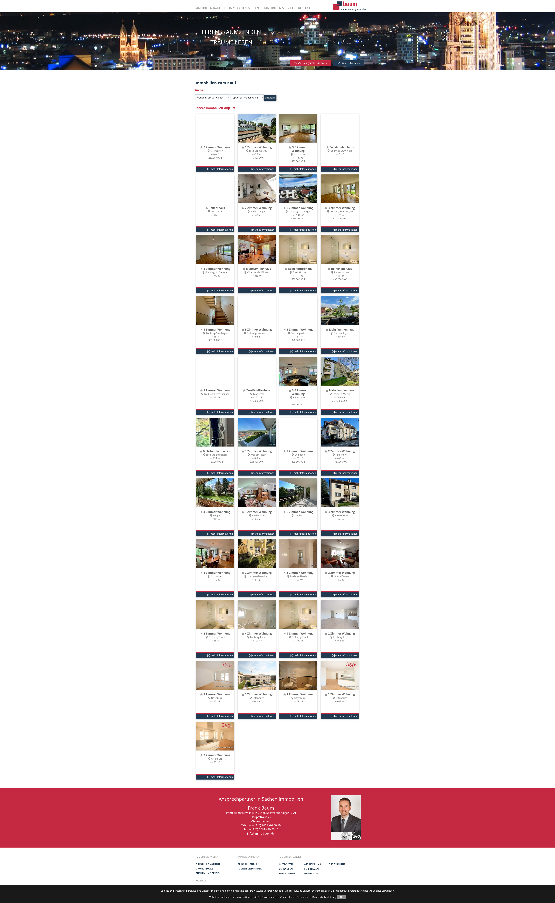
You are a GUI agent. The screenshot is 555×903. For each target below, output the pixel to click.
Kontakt (305, 8)
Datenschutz (337, 864)
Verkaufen (286, 869)
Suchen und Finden (208, 873)
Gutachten (286, 864)
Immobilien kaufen (209, 8)
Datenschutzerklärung (324, 897)
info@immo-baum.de (348, 63)
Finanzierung (288, 873)
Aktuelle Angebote (208, 864)
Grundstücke (204, 868)
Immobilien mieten (244, 8)
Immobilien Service (278, 8)
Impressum (311, 873)
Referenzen (311, 869)
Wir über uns (312, 864)
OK (341, 897)
